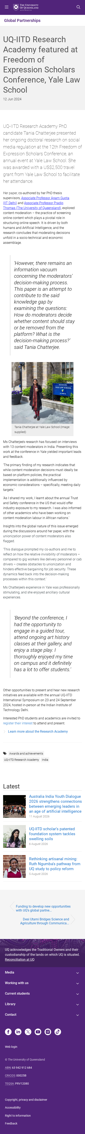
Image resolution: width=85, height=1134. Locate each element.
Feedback (11, 1123)
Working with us (16, 983)
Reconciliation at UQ (19, 960)
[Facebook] (8, 1032)
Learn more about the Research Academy (38, 731)
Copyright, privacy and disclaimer (26, 1099)
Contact (10, 1015)
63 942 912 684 (22, 1067)
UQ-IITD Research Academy (21, 759)
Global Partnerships (22, 20)
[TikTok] (57, 1032)
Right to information (18, 1115)
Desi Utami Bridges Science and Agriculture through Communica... (44, 921)
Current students (17, 993)
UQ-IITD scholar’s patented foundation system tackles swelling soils (52, 834)
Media (9, 972)
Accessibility (13, 1107)
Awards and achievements (26, 753)
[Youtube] (38, 1032)
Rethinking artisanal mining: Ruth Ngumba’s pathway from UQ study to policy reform (54, 863)
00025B (21, 1075)
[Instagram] (48, 1032)
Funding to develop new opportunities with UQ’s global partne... (43, 908)
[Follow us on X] (28, 1032)
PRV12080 (22, 1083)
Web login (11, 1046)
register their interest (18, 723)
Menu (6, 7)
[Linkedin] (18, 1032)
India (45, 759)
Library (10, 1004)
